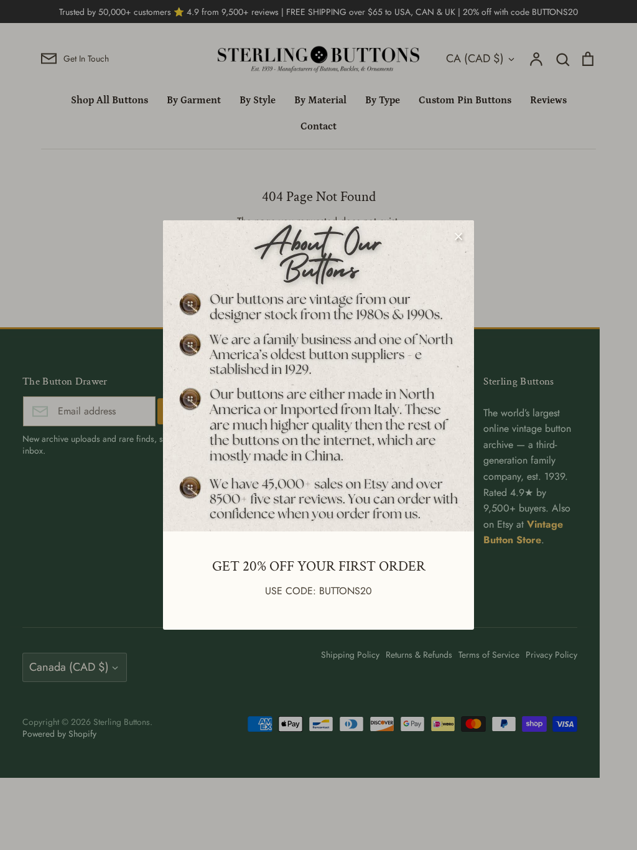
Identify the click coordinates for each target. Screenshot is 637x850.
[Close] (458, 236)
